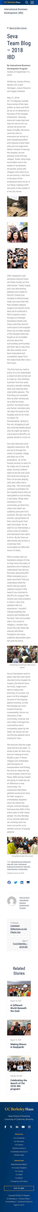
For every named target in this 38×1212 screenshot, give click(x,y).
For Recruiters (19, 1141)
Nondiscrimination (25, 1202)
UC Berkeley (12, 1199)
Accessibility (11, 1202)
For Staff (19, 1175)
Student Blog (23, 869)
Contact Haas (19, 1155)
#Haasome (27, 862)
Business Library (19, 1148)
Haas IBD (10, 864)
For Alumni (19, 1178)
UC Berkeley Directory (19, 1152)
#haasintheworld (16, 862)
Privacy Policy (24, 1199)
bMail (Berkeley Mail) (19, 1164)
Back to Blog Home (18, 28)
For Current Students (19, 1168)
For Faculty (19, 1171)
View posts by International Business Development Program (24, 903)
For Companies (19, 1138)
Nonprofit (27, 867)
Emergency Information (19, 1181)
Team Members (12, 869)
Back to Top (18, 1205)
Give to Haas (19, 1188)
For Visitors (19, 1145)
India (15, 864)
